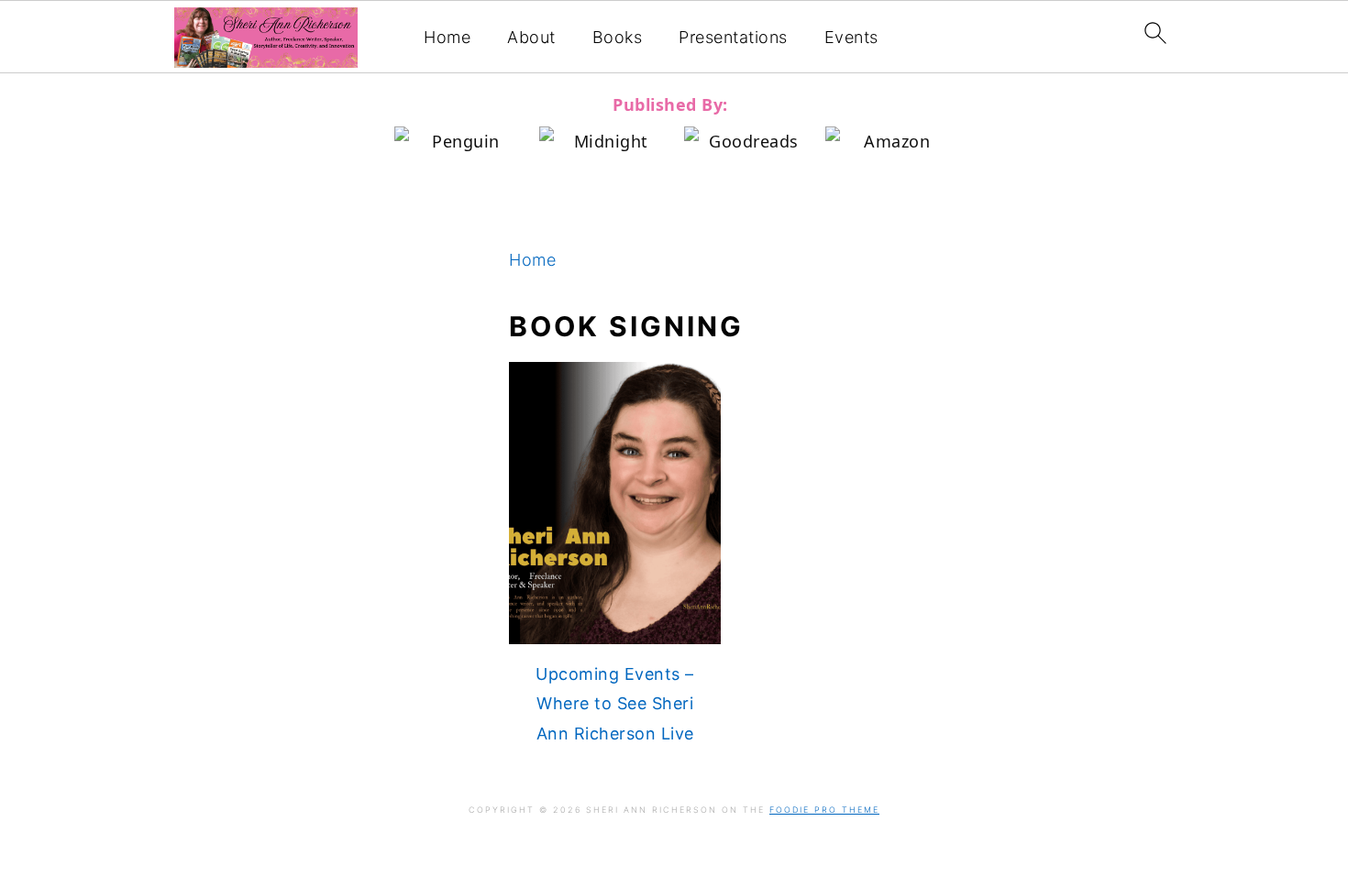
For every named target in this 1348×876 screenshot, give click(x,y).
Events (851, 37)
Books (617, 37)
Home (447, 37)
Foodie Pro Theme (824, 810)
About (531, 37)
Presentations (733, 37)
